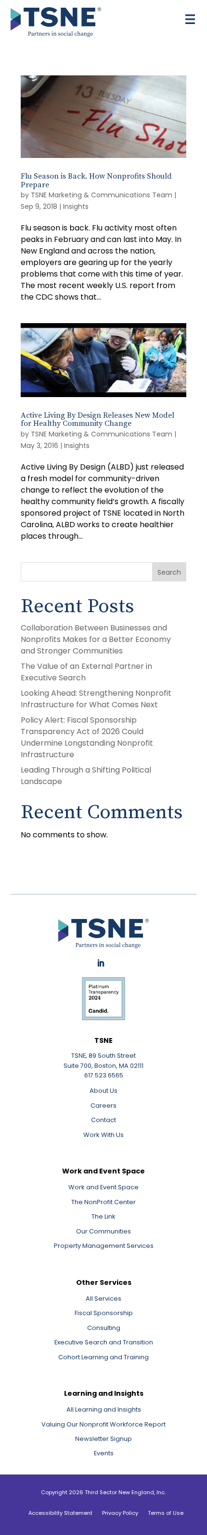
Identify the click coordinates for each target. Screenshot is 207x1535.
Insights (76, 206)
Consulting (103, 1327)
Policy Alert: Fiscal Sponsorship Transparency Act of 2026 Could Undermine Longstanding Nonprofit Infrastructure (87, 737)
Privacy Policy (120, 1513)
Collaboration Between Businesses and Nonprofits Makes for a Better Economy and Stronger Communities (96, 639)
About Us (103, 1090)
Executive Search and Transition (103, 1342)
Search (169, 572)
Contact (103, 1119)
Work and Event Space (103, 1187)
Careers (103, 1105)
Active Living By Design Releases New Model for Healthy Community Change (97, 420)
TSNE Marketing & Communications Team (101, 195)
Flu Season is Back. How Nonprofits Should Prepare (96, 180)
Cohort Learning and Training (103, 1357)
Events (104, 1453)
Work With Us (103, 1134)
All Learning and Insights (103, 1409)
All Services (103, 1298)
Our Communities (103, 1231)
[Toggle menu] (190, 19)
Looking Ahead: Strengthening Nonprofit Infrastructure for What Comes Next (96, 699)
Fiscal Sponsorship (104, 1312)
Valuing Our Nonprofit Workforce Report (103, 1424)
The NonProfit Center (103, 1202)
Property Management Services (104, 1245)
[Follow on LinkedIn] (100, 963)
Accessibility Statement (60, 1513)
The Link (103, 1216)
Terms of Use (165, 1513)
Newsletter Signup (103, 1438)
